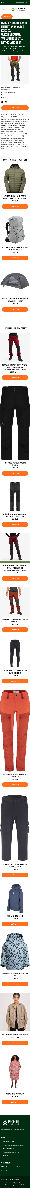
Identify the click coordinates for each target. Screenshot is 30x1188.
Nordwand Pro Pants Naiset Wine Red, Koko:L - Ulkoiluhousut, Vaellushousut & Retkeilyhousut (15, 367)
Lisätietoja (15, 107)
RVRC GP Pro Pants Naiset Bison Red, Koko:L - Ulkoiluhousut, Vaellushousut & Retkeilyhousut (15, 568)
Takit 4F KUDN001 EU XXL (15, 916)
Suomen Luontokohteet (11, 1152)
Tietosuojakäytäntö (11, 1185)
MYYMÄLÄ (7, 16)
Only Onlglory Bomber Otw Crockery (15, 1035)
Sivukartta (22, 1185)
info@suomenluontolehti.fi (22, 2)
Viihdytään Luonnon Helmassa (14, 1145)
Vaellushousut (5, 89)
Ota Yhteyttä (14, 1183)
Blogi (6, 1155)
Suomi (4, 2)
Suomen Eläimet (9, 1148)
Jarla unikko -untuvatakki (15, 1094)
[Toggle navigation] (3, 9)
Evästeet (22, 1183)
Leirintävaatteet (14, 87)
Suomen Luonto (9, 1142)
